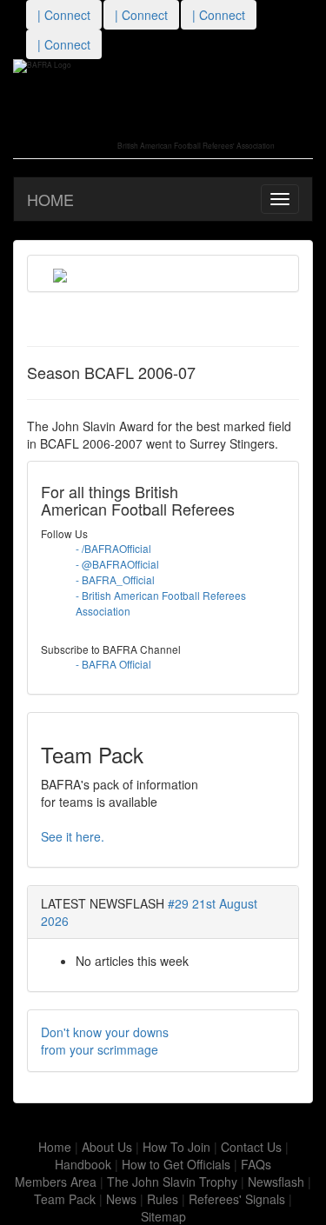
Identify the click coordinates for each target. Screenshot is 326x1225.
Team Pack (65, 1199)
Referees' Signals (237, 1199)
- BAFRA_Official (115, 579)
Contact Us (251, 1146)
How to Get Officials (176, 1164)
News (121, 1199)
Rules (162, 1199)
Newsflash (276, 1181)
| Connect (63, 14)
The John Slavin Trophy (172, 1181)
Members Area (55, 1181)
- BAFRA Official (113, 663)
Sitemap (163, 1216)
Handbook (83, 1164)
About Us (107, 1146)
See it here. (72, 836)
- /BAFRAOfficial (113, 548)
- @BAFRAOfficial (117, 563)
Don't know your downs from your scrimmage (105, 1040)
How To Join (176, 1146)
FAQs (256, 1164)
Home (54, 1146)
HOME (50, 199)
